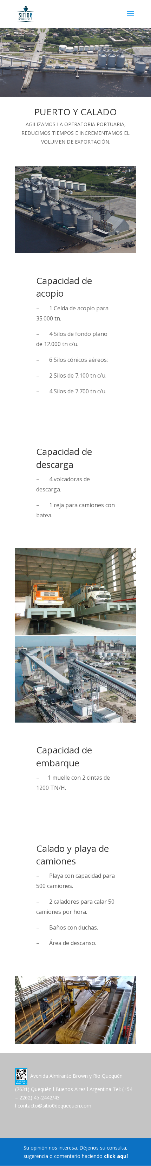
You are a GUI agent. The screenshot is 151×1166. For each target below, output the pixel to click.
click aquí (116, 1156)
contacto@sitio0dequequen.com (54, 1105)
